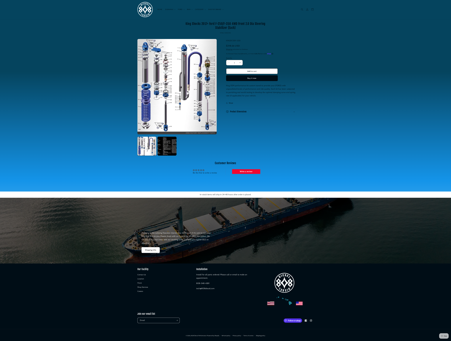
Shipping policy (260, 335)
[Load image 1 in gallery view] (146, 146)
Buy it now (251, 78)
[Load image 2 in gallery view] (166, 146)
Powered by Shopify (213, 335)
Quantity (229, 58)
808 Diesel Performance (198, 335)
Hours (139, 283)
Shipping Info (150, 250)
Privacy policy (237, 335)
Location (140, 279)
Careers (140, 291)
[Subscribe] (177, 320)
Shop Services (142, 287)
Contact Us (141, 275)
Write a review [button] (246, 171)
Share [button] (231, 103)
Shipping (229, 49)
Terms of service (248, 335)
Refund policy (226, 335)
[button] (170, 9)
